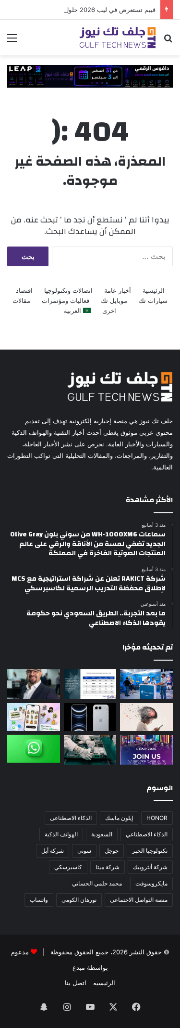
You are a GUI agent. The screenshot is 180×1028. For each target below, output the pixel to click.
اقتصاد (24, 290)
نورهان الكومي (78, 899)
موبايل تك (114, 300)
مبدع (78, 967)
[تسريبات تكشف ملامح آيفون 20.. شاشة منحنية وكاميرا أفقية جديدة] (90, 717)
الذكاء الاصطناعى (71, 817)
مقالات (21, 300)
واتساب (39, 899)
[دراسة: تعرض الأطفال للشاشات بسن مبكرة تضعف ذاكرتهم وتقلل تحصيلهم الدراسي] (146, 717)
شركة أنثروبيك (150, 867)
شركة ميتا (108, 867)
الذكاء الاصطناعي (147, 834)
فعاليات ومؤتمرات (65, 300)
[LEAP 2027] (90, 75)
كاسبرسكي (68, 867)
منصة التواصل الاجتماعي (139, 899)
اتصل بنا (75, 983)
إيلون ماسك (119, 817)
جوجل (112, 850)
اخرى (109, 310)
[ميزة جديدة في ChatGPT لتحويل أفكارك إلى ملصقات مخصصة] (33, 717)
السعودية (101, 834)
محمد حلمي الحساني (97, 883)
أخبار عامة (117, 290)
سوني (84, 850)
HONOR (157, 817)
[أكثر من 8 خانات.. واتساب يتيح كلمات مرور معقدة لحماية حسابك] (33, 749)
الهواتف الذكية (61, 834)
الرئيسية (154, 290)
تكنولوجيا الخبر (150, 850)
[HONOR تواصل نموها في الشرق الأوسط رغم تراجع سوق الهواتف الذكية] (90, 684)
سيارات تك (153, 300)
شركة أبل (52, 850)
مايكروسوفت (151, 883)
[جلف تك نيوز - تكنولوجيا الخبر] (117, 37)
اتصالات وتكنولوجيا (68, 290)
